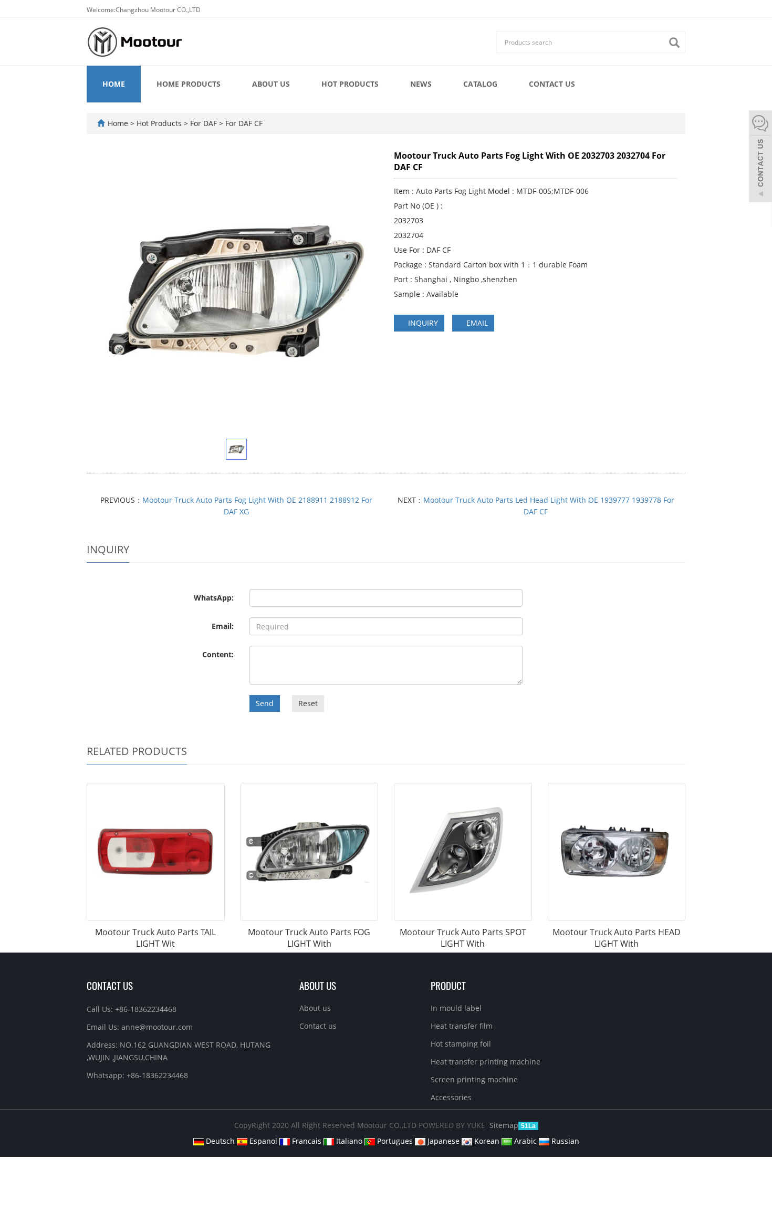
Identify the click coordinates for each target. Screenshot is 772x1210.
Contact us (552, 84)
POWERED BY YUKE (453, 1125)
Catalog (480, 84)
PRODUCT (448, 985)
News (421, 84)
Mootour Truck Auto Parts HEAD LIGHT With (616, 938)
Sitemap (503, 1125)
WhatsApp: (214, 598)
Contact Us (110, 985)
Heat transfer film (462, 1026)
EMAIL (476, 323)
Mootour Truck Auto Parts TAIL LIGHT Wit (155, 938)
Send (265, 703)
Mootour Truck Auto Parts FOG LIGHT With (309, 938)
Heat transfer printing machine (485, 1062)
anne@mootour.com (157, 1027)
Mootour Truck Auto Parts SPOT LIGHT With (463, 938)
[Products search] (677, 43)
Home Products (189, 84)
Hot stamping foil (461, 1044)
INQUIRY (422, 323)
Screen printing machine (474, 1079)
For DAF (203, 123)
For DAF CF (243, 123)
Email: (223, 626)
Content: (218, 654)
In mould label (456, 1008)
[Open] (760, 157)
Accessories (451, 1097)
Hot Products (350, 84)
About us (271, 84)
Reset (308, 703)
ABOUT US (317, 985)
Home (113, 84)
